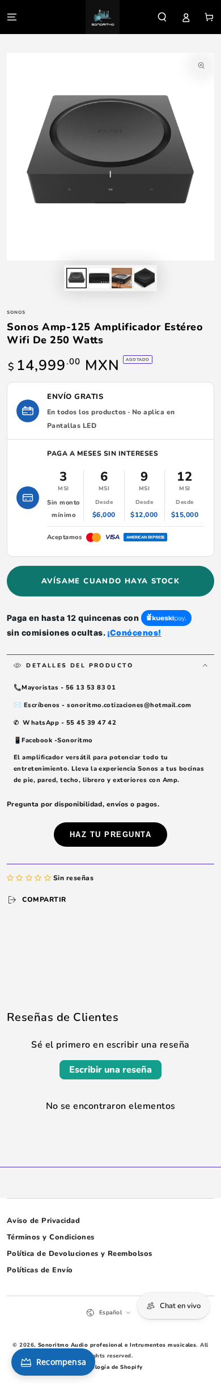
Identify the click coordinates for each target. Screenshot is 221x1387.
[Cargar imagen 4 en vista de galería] (144, 278)
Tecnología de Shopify (110, 1367)
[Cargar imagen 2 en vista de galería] (99, 278)
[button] (162, 16)
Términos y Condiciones (51, 1237)
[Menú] (12, 16)
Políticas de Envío (40, 1270)
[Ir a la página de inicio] (103, 17)
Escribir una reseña (110, 1070)
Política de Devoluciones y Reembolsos (79, 1254)
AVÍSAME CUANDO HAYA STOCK (110, 581)
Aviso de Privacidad (43, 1221)
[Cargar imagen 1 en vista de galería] (76, 278)
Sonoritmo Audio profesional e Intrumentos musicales (117, 1344)
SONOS (16, 312)
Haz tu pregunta (111, 834)
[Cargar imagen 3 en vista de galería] (121, 278)
